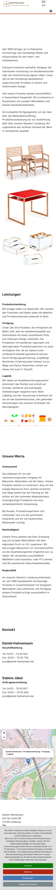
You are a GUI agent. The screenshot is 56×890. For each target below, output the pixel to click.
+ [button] (4, 733)
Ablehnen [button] (28, 871)
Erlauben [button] (28, 865)
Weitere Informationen (28, 884)
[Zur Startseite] (16, 4)
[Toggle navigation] (51, 11)
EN (43, 5)
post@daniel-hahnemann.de (18, 661)
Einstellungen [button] (28, 878)
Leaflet (29, 798)
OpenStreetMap (40, 798)
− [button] (4, 737)
